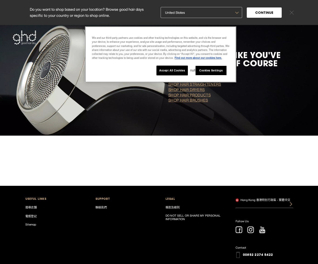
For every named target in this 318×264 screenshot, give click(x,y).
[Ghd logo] (24, 38)
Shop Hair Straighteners (194, 84)
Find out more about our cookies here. (198, 57)
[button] (54, 199)
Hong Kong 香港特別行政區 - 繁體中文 (265, 199)
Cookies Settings (211, 70)
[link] (54, 207)
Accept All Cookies (172, 70)
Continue (264, 13)
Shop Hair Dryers (186, 90)
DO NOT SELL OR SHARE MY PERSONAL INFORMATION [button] (193, 217)
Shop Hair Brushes (188, 100)
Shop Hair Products (189, 95)
